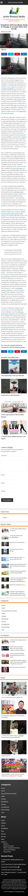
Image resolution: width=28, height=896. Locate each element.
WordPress (11, 891)
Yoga (2, 629)
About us (5, 844)
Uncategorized (5, 624)
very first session (18, 168)
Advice (3, 49)
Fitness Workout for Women (9, 611)
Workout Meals (5, 627)
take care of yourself (8, 88)
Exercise (3, 836)
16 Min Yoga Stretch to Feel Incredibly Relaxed (13, 864)
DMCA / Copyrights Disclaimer (11, 848)
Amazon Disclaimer (8, 846)
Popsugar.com (5, 347)
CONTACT (4, 842)
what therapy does (18, 192)
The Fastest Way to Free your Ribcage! (12, 375)
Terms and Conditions (9, 849)
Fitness (3, 608)
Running (3, 621)
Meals (2, 839)
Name (3, 475)
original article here (19, 347)
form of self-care (5, 276)
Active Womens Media (15, 2)
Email (3, 483)
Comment (4, 455)
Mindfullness (4, 619)
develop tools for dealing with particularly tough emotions (13, 213)
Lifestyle (3, 616)
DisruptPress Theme (20, 891)
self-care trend (18, 99)
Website (3, 491)
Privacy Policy (7, 851)
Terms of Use (15, 888)
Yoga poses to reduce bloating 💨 (11, 395)
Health (3, 613)
